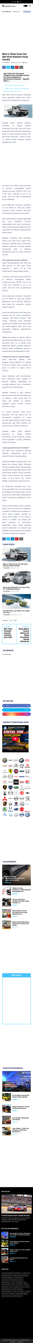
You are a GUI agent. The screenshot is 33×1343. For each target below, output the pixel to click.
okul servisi (21, 1291)
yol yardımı (11, 1293)
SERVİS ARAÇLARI (6, 1282)
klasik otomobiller (6, 1291)
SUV (13, 1282)
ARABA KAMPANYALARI (16, 11)
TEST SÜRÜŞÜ (18, 1282)
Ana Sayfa (12, 1341)
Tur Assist (19, 1284)
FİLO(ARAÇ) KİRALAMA (7, 1277)
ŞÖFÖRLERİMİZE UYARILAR (21, 1293)
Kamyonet (5, 620)
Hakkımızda (20, 1341)
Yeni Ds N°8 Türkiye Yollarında (14, 85)
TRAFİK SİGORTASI (6, 1284)
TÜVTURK (26, 1284)
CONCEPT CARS (26, 1273)
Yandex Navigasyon (6, 1289)
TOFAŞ (24, 1282)
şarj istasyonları (6, 1296)
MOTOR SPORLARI (6, 1280)
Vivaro (26, 62)
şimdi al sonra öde (17, 1296)
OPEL (11, 620)
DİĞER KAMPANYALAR (6, 1275)
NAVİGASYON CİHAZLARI (17, 1280)
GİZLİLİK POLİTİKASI (18, 1277)
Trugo (13, 1284)
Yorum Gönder (6, 654)
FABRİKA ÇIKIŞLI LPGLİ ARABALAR (20, 1275)
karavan (20, 1289)
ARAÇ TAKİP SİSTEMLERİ (7, 1273)
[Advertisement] (16, 31)
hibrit (14, 1289)
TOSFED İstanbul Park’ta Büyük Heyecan (15, 1216)
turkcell (28, 1291)
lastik (14, 1291)
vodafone (4, 1293)
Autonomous (18, 1273)
